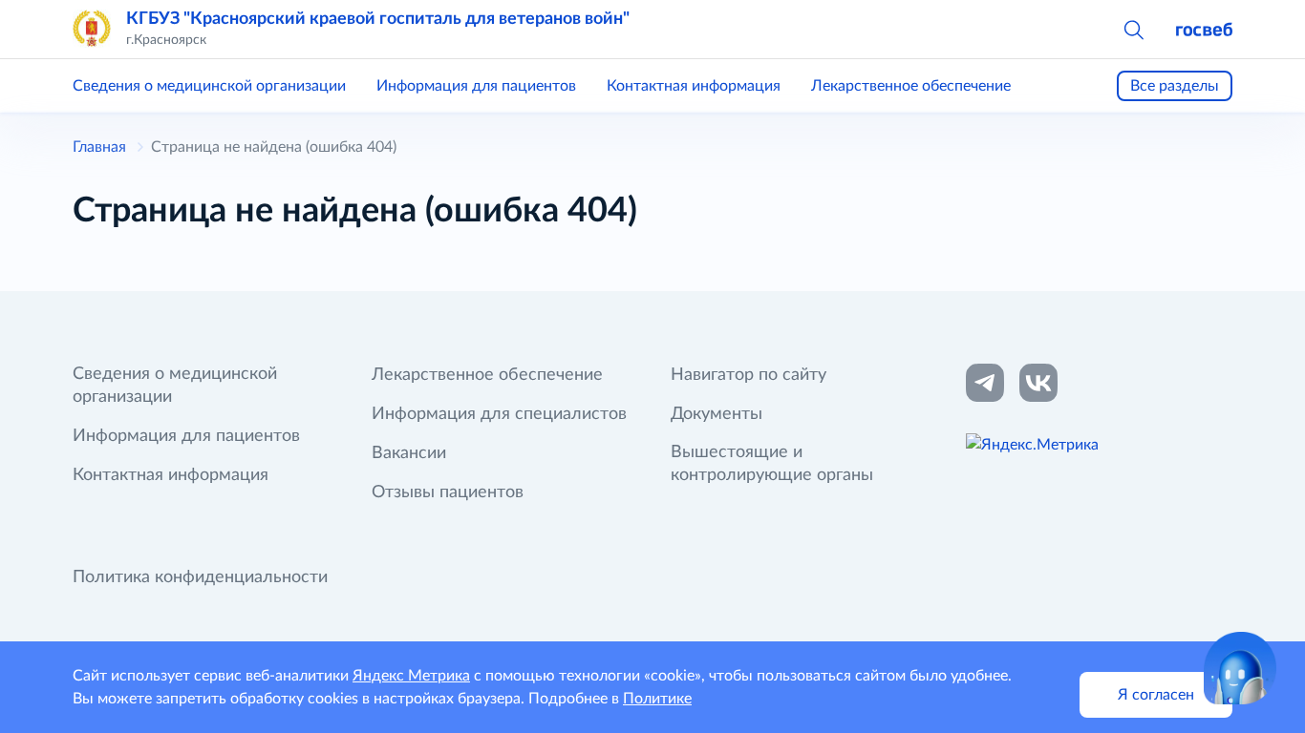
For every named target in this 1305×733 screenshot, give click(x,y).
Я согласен (1156, 694)
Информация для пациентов (476, 86)
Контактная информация (694, 86)
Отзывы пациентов (448, 492)
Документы (716, 414)
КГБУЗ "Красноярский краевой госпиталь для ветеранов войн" (378, 19)
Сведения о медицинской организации (209, 86)
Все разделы (1174, 86)
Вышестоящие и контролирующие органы (772, 464)
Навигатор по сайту (748, 375)
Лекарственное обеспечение (911, 86)
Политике (657, 698)
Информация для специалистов (499, 414)
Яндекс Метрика (411, 675)
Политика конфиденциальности (200, 577)
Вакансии (409, 453)
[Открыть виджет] (1240, 668)
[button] (1133, 28)
